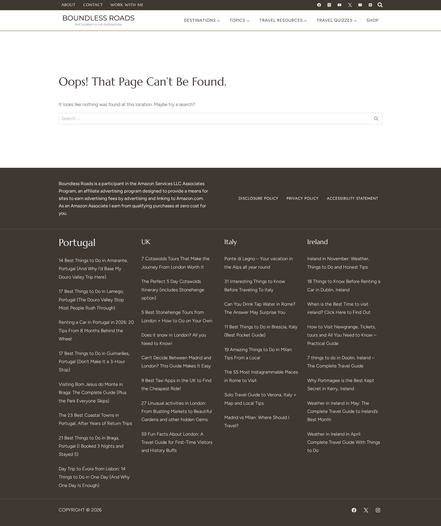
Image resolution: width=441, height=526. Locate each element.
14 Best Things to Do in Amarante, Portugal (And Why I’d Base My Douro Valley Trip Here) (93, 269)
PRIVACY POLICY (302, 198)
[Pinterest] (370, 5)
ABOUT (69, 4)
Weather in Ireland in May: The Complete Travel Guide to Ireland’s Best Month (342, 411)
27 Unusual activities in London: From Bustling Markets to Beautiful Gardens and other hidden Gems (176, 411)
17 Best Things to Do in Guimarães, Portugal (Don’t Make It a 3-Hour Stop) (94, 362)
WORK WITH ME (127, 4)
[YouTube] (339, 5)
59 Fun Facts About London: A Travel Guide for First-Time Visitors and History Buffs (176, 442)
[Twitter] (349, 5)
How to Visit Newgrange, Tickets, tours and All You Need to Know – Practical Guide (341, 335)
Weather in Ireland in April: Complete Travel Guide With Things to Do (343, 442)
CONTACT (93, 4)
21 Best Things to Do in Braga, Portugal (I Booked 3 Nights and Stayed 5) (91, 446)
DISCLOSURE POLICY (258, 198)
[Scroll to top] (427, 459)
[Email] (360, 5)
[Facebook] (319, 5)
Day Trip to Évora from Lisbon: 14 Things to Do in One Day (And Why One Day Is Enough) (94, 477)
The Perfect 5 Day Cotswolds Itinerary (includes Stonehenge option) (172, 290)
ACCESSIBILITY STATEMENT (352, 198)
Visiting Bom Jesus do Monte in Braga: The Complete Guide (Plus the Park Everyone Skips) (92, 392)
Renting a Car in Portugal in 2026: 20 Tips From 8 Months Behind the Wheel (96, 330)
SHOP (372, 20)
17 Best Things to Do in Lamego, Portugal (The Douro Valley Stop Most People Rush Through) (91, 300)
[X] (366, 510)
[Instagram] (329, 5)
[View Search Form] (380, 5)
